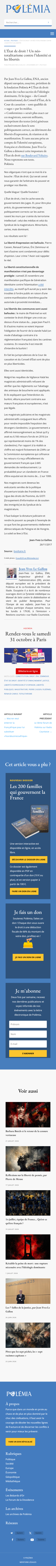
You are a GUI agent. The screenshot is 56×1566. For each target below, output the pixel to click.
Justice (46, 680)
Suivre (20, 1532)
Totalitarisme (25, 694)
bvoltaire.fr (20, 551)
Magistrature (21, 689)
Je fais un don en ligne (28, 957)
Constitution (22, 676)
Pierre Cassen (35, 689)
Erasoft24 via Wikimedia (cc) (27, 558)
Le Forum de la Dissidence (20, 1499)
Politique (14, 41)
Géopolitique (13, 1477)
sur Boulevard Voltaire (34, 155)
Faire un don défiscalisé (20, 1442)
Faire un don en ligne (24, 891)
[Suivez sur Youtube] (32, 1540)
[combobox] (28, 22)
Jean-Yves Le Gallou (18, 65)
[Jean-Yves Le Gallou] (11, 577)
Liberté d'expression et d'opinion (19, 685)
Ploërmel (47, 689)
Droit (32, 676)
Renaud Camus (11, 694)
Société (9, 1463)
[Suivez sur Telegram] (11, 1533)
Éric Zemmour (42, 676)
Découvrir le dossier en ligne (28, 859)
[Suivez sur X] (30, 1533)
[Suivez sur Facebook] (12, 1539)
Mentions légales (28, 1562)
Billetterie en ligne (28, 671)
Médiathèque (13, 1481)
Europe (9, 1468)
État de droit (10, 680)
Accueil (7, 41)
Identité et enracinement (30, 680)
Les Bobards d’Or (15, 1495)
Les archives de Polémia (19, 1514)
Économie (11, 1472)
